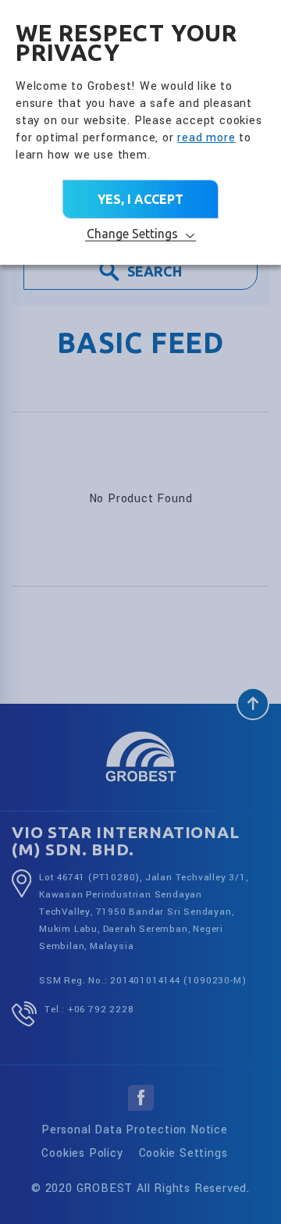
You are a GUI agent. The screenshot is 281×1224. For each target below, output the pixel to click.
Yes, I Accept (140, 199)
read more (206, 138)
